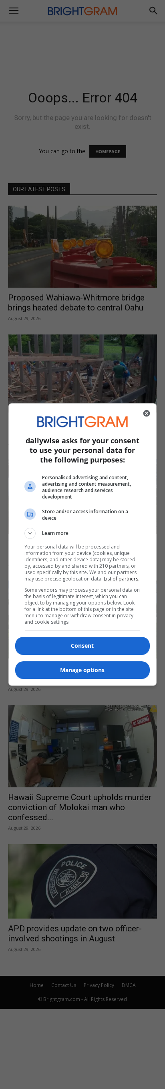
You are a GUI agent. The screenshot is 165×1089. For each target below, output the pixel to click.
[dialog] (82, 544)
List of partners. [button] (121, 578)
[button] (82, 533)
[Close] (147, 413)
